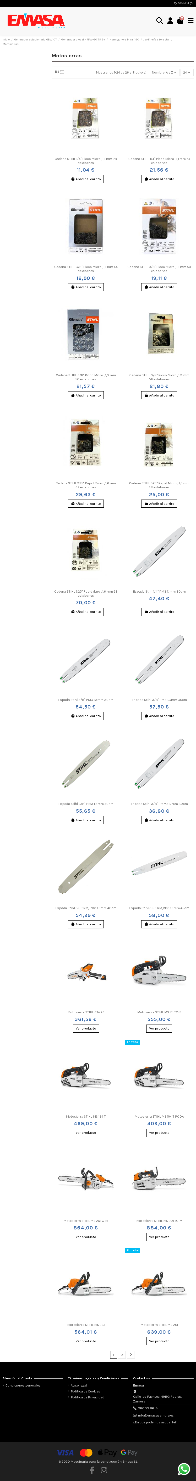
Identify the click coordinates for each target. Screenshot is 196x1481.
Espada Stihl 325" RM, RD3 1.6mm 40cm (85, 908)
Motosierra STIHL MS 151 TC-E (159, 1012)
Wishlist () (186, 3)
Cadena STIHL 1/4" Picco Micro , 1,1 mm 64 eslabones (159, 161)
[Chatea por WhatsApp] (184, 1469)
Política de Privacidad (87, 1397)
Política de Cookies (85, 1391)
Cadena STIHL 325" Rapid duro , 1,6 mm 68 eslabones (86, 593)
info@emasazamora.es (156, 1415)
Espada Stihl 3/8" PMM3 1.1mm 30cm (159, 804)
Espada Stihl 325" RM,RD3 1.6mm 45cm (159, 908)
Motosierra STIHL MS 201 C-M (86, 1221)
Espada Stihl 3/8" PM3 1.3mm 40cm (86, 804)
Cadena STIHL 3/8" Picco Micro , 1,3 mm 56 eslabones (159, 377)
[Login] (170, 21)
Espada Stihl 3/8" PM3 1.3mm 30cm (86, 700)
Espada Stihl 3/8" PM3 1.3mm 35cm (159, 700)
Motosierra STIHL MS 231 (86, 1325)
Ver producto (86, 1028)
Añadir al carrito (88, 179)
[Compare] (85, 153)
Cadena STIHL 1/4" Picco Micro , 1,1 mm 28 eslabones (86, 161)
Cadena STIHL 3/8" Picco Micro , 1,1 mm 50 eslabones (159, 269)
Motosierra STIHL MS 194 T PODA (159, 1116)
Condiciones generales (23, 1385)
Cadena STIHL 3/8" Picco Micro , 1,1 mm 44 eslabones (86, 269)
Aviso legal (79, 1385)
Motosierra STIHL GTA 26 (85, 1012)
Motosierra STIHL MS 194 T (86, 1116)
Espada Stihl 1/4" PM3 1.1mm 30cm (159, 591)
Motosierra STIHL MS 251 (159, 1325)
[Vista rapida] (92, 153)
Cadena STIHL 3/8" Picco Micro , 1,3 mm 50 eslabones (86, 377)
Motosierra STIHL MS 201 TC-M (159, 1221)
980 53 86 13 (148, 1408)
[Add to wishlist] (79, 153)
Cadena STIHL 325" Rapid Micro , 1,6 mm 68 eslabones (159, 485)
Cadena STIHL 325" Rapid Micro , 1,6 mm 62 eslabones (86, 485)
